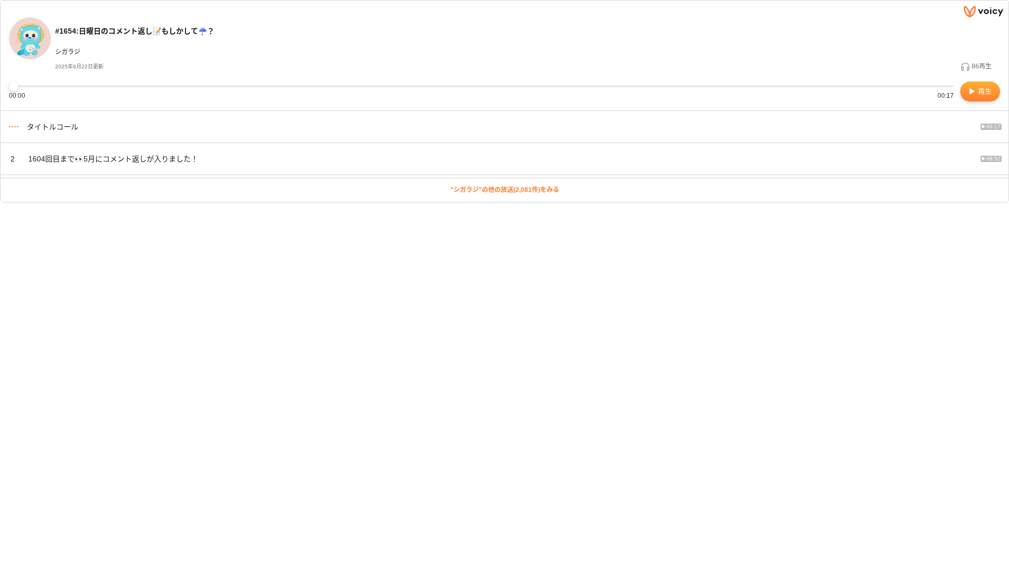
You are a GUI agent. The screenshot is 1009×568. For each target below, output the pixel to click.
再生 (984, 91)
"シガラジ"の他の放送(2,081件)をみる (504, 190)
